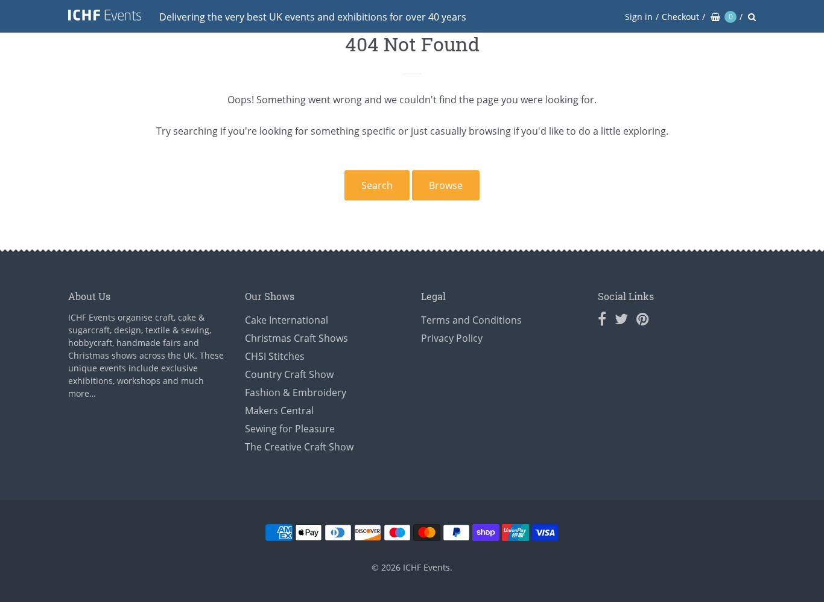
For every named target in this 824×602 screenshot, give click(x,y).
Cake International (286, 320)
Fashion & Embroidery (295, 392)
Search (377, 185)
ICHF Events (426, 567)
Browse (446, 185)
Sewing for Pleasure (290, 428)
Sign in (639, 16)
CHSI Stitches (275, 356)
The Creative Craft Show (299, 446)
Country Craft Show (289, 374)
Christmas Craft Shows (296, 338)
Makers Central (279, 410)
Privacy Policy (452, 338)
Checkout (680, 16)
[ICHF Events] (104, 17)
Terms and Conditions (471, 320)
